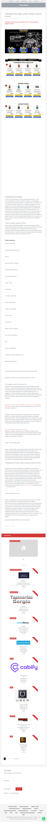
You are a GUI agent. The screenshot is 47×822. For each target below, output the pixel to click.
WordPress (35, 817)
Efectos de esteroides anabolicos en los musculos (16, 429)
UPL (11, 736)
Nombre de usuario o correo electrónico (13, 773)
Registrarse (6, 793)
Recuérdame (8, 788)
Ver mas (23, 565)
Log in (40, 817)
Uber (11, 687)
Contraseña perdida (14, 793)
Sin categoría (12, 526)
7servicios (23, 5)
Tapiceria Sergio (14, 592)
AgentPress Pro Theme (18, 817)
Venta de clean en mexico (26, 485)
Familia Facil (13, 638)
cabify (11, 658)
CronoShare (13, 618)
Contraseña (6, 780)
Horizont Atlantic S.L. (15, 541)
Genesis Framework (29, 817)
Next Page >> (16, 758)
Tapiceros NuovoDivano (15, 569)
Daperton (12, 716)
